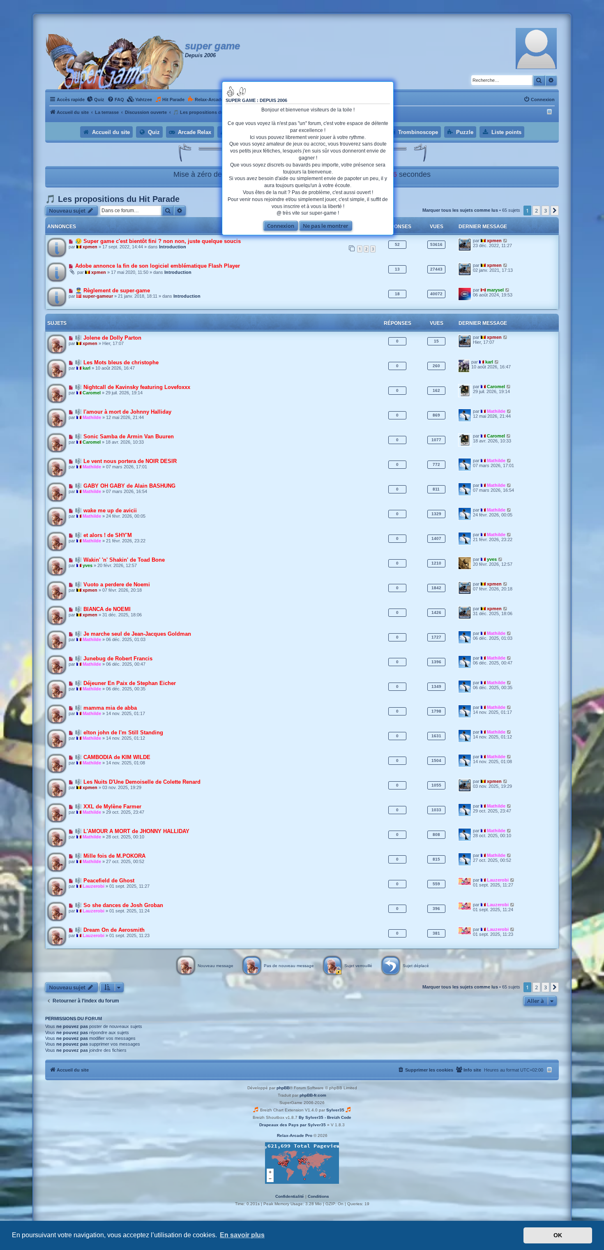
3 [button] (545, 210)
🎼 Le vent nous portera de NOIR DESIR (126, 461)
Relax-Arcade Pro (294, 1135)
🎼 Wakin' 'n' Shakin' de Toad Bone (120, 560)
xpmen (90, 246)
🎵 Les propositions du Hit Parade (112, 199)
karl (86, 368)
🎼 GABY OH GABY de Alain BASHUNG (125, 486)
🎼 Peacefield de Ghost (104, 880)
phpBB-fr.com (313, 1095)
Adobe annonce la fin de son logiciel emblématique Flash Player (157, 266)
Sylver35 (335, 1110)
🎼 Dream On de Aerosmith (110, 930)
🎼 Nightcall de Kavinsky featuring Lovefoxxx (132, 387)
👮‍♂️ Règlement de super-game (112, 290)
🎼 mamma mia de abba (106, 708)
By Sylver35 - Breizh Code (325, 1117)
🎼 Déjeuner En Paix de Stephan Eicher (125, 683)
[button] (555, 210)
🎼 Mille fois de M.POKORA (110, 856)
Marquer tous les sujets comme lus (460, 210)
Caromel (92, 392)
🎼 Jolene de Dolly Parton (108, 338)
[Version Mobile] (550, 112)
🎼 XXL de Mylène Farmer (108, 806)
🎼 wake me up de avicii (106, 510)
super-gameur (98, 296)
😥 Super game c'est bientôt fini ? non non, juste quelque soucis (158, 241)
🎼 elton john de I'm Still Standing (119, 732)
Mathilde (92, 417)
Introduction (172, 246)
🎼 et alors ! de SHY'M (103, 535)
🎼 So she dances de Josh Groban (119, 905)
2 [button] (536, 210)
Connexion (280, 225)
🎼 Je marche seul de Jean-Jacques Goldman (133, 634)
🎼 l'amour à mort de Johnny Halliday (123, 412)
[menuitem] (95, 99)
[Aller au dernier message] (505, 240)
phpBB (283, 1088)
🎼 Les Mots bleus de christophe (117, 362)
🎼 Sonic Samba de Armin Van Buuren (124, 436)
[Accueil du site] (115, 61)
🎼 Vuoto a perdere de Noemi (112, 584)
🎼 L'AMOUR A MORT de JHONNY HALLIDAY (132, 831)
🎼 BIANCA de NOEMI (103, 609)
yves (87, 565)
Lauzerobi (93, 886)
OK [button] (557, 1235)
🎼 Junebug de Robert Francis (113, 658)
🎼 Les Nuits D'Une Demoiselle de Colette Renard (138, 782)
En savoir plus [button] (242, 1234)
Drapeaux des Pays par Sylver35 (292, 1125)
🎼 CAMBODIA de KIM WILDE (112, 757)
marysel (495, 289)
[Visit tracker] (302, 1163)
